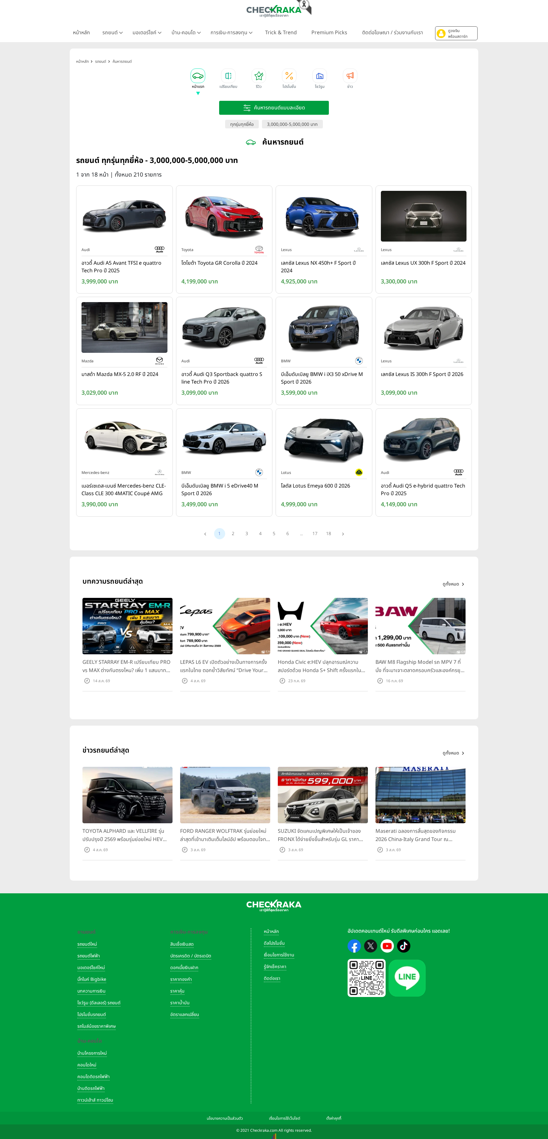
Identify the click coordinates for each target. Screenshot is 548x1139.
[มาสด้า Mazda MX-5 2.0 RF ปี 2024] (124, 329)
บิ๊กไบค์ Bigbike (91, 979)
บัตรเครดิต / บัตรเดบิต (190, 956)
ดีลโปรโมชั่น (274, 943)
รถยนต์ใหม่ (87, 944)
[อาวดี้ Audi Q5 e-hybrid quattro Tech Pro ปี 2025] (424, 440)
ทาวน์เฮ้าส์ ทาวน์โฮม (95, 1100)
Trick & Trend (281, 32)
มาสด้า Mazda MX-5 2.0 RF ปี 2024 (120, 374)
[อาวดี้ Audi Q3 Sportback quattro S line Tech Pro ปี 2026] (224, 329)
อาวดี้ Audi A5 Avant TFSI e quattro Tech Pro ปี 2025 (121, 267)
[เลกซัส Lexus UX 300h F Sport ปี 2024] (424, 217)
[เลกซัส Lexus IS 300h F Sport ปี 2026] (424, 329)
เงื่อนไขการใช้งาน (279, 955)
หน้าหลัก (81, 32)
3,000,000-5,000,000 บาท (292, 124)
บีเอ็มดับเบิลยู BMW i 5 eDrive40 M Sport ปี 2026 (219, 489)
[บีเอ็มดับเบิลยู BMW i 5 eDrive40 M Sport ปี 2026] (224, 440)
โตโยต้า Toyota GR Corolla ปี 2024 (219, 263)
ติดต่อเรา (272, 978)
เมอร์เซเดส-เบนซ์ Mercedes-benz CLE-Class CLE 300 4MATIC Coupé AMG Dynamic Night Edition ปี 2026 (124, 490)
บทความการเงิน (91, 991)
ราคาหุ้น (177, 991)
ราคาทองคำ (181, 979)
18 (328, 533)
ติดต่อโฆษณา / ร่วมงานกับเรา (392, 32)
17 (314, 533)
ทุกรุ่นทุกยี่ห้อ (242, 124)
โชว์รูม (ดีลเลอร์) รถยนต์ (99, 1003)
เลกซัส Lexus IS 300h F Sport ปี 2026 (422, 374)
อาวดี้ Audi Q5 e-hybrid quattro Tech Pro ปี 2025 (423, 489)
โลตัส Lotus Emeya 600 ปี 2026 (315, 486)
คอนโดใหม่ (86, 1065)
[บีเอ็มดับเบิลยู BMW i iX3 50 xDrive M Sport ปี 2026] (324, 329)
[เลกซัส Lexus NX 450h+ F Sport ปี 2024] (324, 217)
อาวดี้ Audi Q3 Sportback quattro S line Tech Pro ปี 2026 (221, 378)
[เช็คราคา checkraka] (274, 11)
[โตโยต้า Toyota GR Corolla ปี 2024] (224, 217)
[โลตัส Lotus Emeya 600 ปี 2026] (324, 440)
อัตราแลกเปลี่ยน (184, 1014)
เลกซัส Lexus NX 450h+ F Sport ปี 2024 (318, 267)
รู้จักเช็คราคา (275, 966)
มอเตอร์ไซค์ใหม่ (91, 967)
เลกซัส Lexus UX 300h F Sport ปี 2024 (423, 263)
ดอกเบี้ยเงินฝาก (184, 967)
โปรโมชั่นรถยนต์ (91, 1014)
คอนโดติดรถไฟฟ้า (93, 1076)
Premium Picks (329, 32)
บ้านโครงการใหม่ (92, 1053)
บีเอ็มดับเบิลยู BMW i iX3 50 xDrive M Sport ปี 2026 (322, 378)
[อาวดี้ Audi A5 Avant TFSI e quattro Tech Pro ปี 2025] (124, 217)
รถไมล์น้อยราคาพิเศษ (96, 1026)
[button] (456, 33)
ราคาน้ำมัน (180, 1003)
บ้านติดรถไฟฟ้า (91, 1088)
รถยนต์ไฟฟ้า (88, 956)
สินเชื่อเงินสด (182, 944)
